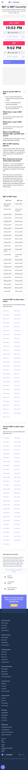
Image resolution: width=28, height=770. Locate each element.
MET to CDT (6, 330)
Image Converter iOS (6, 734)
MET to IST (6, 358)
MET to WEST (17, 334)
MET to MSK (6, 323)
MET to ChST (6, 393)
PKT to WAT (6, 540)
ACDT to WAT (6, 509)
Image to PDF (4, 659)
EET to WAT (17, 505)
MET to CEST (17, 409)
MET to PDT (17, 327)
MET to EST (17, 401)
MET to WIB (6, 366)
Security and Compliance (7, 748)
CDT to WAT (6, 457)
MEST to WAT (6, 477)
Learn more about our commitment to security (14, 570)
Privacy (3, 744)
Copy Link (8, 62)
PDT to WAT (17, 454)
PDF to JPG (4, 654)
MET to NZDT (6, 374)
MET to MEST (17, 350)
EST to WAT (17, 528)
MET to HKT (6, 385)
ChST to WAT (6, 520)
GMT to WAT (17, 497)
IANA (10, 164)
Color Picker (4, 720)
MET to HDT (6, 338)
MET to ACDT (6, 381)
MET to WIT (6, 370)
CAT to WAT (17, 473)
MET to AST (6, 334)
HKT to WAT (6, 513)
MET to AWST (6, 354)
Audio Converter (5, 645)
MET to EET (17, 378)
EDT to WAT (6, 532)
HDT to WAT (17, 461)
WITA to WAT (6, 516)
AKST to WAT (17, 446)
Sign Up (14, 605)
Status (2, 751)
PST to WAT (6, 438)
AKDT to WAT (6, 505)
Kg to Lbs (3, 700)
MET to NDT (17, 366)
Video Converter (5, 630)
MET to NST (6, 327)
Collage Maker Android (6, 727)
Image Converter (5, 662)
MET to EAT (17, 381)
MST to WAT (6, 528)
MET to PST (6, 311)
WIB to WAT (6, 493)
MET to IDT (17, 405)
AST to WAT (17, 457)
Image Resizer (4, 715)
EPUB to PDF (4, 671)
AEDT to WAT (17, 540)
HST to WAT (17, 450)
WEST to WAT (6, 461)
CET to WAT (6, 469)
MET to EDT (6, 405)
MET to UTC (17, 354)
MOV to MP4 (4, 628)
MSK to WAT (6, 450)
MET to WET (6, 315)
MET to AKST (17, 319)
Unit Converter (4, 705)
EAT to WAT (17, 509)
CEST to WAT (17, 536)
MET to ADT (17, 311)
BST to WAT (17, 465)
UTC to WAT (17, 481)
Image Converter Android (7, 732)
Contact (3, 750)
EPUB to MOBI (4, 674)
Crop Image (4, 717)
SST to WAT (6, 524)
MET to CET (17, 342)
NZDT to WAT (6, 501)
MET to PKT (6, 413)
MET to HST (17, 323)
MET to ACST (17, 358)
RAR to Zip (3, 683)
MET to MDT (17, 346)
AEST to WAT (17, 442)
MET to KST (6, 346)
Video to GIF (4, 625)
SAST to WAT (17, 489)
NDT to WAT (17, 493)
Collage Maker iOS (5, 729)
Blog (2, 740)
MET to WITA (6, 389)
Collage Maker (4, 712)
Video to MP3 (4, 642)
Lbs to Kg (3, 698)
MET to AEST (17, 315)
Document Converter (6, 676)
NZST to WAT (6, 489)
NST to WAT (6, 454)
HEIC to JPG (4, 657)
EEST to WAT (17, 516)
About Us (3, 738)
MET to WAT (17, 330)
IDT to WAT (16, 532)
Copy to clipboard (13, 36)
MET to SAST (17, 362)
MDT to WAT (6, 473)
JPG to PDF (4, 652)
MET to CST (6, 319)
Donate (3, 742)
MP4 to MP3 (4, 640)
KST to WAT (17, 469)
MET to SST (6, 397)
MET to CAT (6, 350)
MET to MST (6, 401)
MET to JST (17, 385)
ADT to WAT (17, 438)
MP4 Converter (4, 623)
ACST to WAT (17, 485)
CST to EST (3, 688)
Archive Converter (5, 691)
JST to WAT (17, 513)
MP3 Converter (4, 637)
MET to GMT (17, 370)
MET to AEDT (17, 413)
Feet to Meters (4, 703)
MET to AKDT (6, 378)
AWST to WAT (17, 477)
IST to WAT (6, 485)
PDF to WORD (4, 669)
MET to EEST (17, 389)
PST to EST (3, 686)
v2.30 (12, 758)
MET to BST (6, 342)
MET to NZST (6, 362)
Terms (2, 746)
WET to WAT (6, 442)
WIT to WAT (6, 497)
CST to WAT (6, 446)
